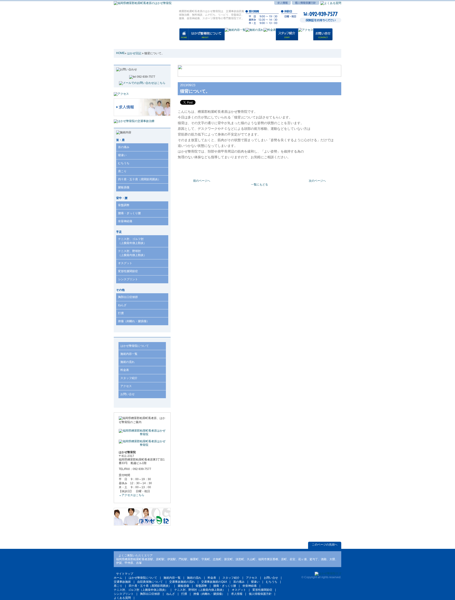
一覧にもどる (259, 184)
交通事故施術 (122, 581)
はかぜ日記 (134, 53)
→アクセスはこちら (131, 495)
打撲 (121, 313)
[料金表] (270, 32)
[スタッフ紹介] (287, 36)
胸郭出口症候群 (128, 297)
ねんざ (122, 305)
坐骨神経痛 (125, 221)
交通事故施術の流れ (182, 581)
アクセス (126, 386)
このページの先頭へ (324, 544)
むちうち (123, 163)
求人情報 (236, 593)
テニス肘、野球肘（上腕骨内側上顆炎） (132, 253)
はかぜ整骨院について (134, 345)
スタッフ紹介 (128, 378)
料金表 (124, 370)
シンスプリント (128, 279)
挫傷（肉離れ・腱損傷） (133, 321)
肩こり (122, 171)
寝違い (122, 155)
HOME (120, 53)
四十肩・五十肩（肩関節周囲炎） (139, 179)
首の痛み (123, 147)
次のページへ (317, 180)
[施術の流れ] (255, 32)
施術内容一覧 (128, 354)
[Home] (183, 36)
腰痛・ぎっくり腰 (129, 213)
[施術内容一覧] (235, 32)
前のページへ (201, 180)
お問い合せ (127, 394)
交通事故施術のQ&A (214, 581)
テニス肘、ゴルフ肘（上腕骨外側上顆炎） (132, 241)
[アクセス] (305, 32)
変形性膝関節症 (128, 271)
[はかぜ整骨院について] (206, 36)
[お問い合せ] (323, 36)
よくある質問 (122, 598)
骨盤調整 (123, 205)
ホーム (118, 577)
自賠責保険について (150, 581)
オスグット (125, 263)
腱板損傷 (123, 187)
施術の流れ (127, 362)
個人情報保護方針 (260, 593)
